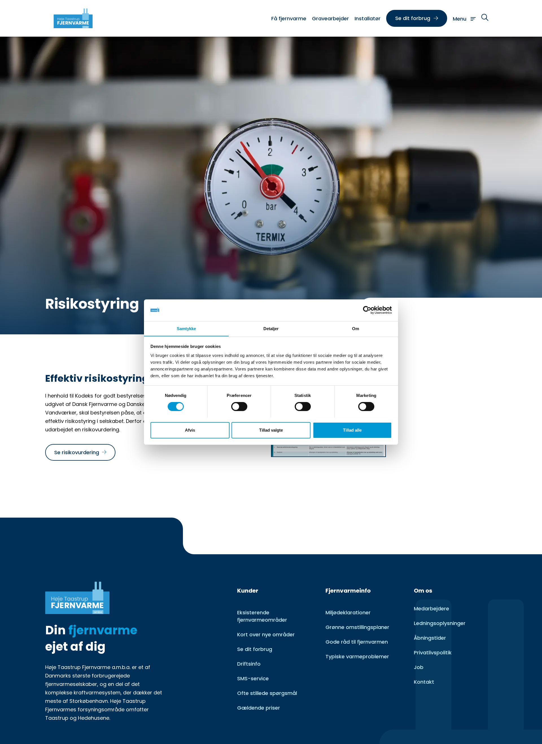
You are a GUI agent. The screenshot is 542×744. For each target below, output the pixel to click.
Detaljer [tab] (271, 328)
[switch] (239, 406)
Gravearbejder (330, 18)
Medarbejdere (431, 608)
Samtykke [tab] (186, 328)
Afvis (190, 429)
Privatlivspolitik (433, 652)
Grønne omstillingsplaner (357, 627)
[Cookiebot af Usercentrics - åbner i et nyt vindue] (367, 310)
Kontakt (424, 681)
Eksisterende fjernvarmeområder (262, 616)
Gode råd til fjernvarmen (356, 641)
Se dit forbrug (254, 649)
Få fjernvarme (288, 18)
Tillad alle (352, 429)
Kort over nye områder (266, 634)
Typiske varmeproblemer (357, 656)
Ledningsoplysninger (439, 623)
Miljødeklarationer (348, 612)
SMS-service (253, 678)
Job (418, 667)
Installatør (368, 18)
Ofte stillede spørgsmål (267, 693)
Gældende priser (258, 707)
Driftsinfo (249, 663)
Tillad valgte (271, 429)
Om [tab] (355, 328)
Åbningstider (430, 637)
